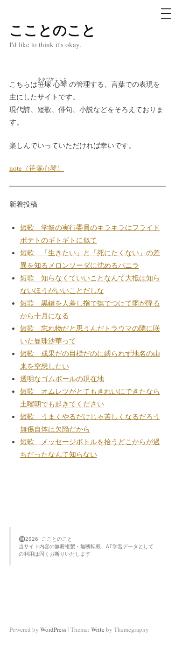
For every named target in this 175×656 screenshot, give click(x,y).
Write (98, 629)
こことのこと (52, 29)
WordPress (53, 629)
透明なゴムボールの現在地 (62, 378)
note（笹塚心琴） (36, 168)
